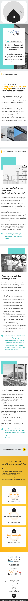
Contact (14, 588)
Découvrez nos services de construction (12, 449)
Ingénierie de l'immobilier (14, 565)
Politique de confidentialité (14, 591)
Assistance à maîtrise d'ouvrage (14, 566)
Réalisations (14, 587)
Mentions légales (14, 590)
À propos (14, 585)
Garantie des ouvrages (14, 583)
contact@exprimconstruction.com (14, 501)
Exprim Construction (16, 542)
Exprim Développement (16, 540)
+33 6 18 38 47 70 (14, 499)
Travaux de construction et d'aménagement (14, 581)
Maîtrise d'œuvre (14, 568)
